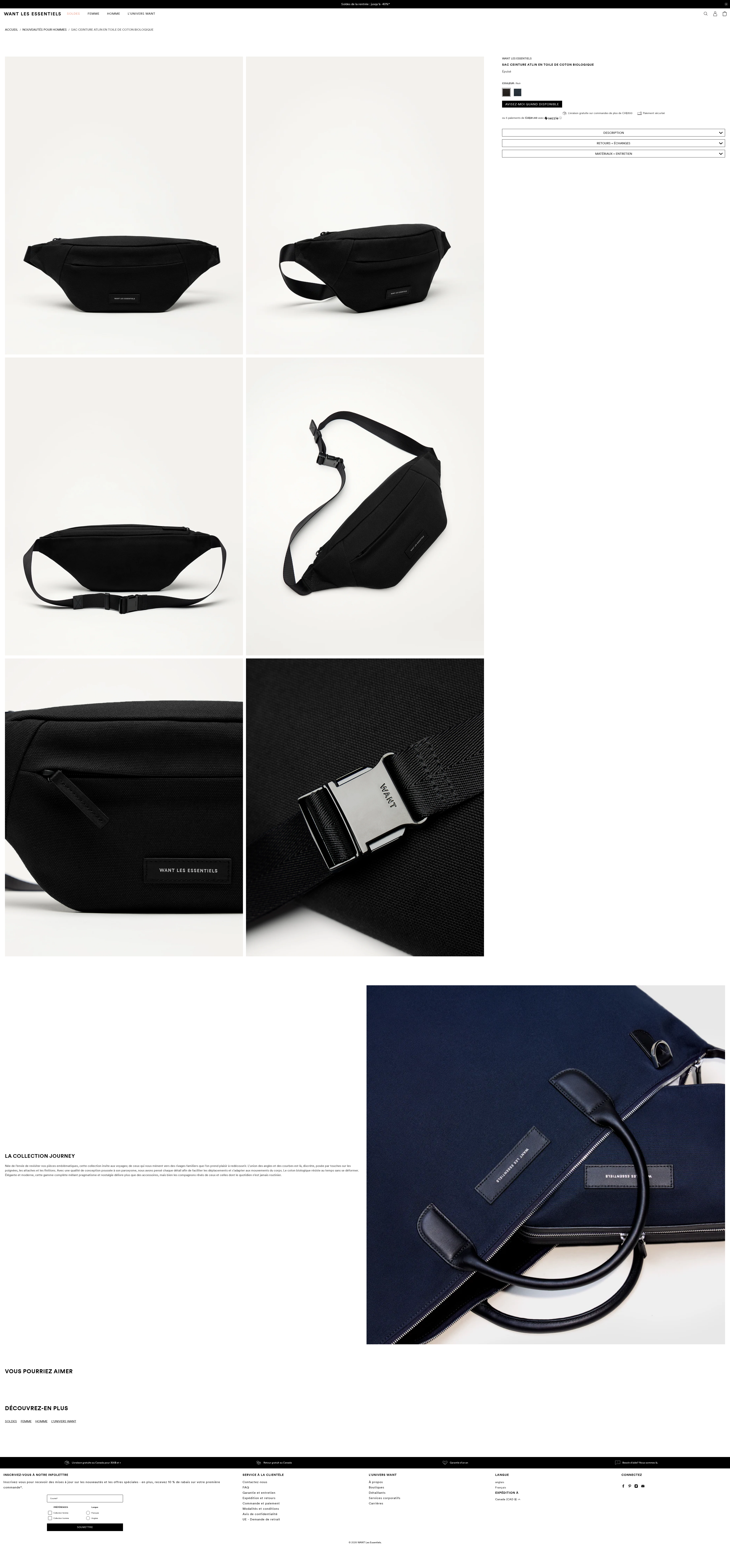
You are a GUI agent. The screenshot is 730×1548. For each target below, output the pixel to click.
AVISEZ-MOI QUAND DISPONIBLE (532, 104)
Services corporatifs (384, 1498)
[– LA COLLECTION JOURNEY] (546, 1164)
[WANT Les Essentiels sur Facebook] (624, 1487)
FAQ (246, 1487)
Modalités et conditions (261, 1508)
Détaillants (377, 1493)
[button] (613, 118)
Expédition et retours (259, 1498)
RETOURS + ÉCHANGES (613, 143)
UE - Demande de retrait (261, 1519)
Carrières (376, 1503)
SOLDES (73, 13)
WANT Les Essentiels (517, 58)
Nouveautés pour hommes (44, 29)
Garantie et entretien (259, 1493)
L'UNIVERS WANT (141, 13)
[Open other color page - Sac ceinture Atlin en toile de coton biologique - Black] (507, 95)
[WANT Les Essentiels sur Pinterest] (630, 1487)
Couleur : (511, 83)
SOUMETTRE (85, 1527)
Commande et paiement (261, 1503)
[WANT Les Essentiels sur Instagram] (637, 1487)
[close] (726, 4)
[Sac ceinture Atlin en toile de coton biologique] (124, 205)
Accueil (11, 29)
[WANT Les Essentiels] (32, 14)
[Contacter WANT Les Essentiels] (644, 1487)
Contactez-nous (255, 1482)
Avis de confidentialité (260, 1514)
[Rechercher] (705, 13)
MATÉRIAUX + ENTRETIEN (613, 154)
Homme (113, 13)
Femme (93, 13)
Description (613, 133)
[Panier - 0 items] (724, 14)
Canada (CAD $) (506, 1499)
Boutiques (376, 1487)
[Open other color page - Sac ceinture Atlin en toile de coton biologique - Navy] (518, 95)
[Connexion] (715, 13)
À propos (376, 1482)
